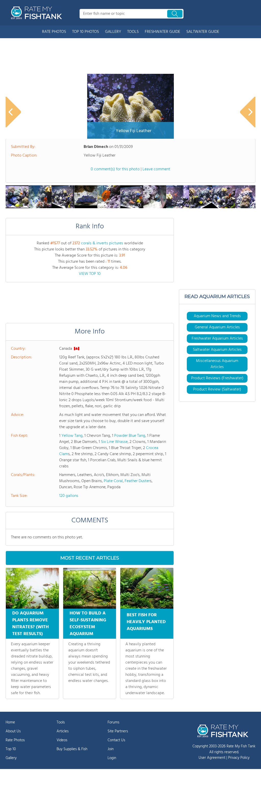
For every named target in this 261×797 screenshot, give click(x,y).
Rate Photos (15, 740)
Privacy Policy (239, 758)
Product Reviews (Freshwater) (217, 378)
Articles (63, 731)
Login (112, 758)
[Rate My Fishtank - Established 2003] (37, 12)
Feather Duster (137, 481)
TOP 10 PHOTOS (85, 32)
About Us (13, 731)
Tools (61, 722)
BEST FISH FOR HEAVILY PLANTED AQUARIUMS (146, 622)
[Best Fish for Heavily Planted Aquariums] (146, 588)
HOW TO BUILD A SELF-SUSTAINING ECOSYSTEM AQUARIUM (88, 623)
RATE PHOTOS (54, 32)
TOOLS (133, 32)
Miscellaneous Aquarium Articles (217, 364)
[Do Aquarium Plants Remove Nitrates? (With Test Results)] (32, 588)
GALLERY (113, 32)
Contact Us (116, 740)
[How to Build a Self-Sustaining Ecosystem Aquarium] (89, 588)
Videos (62, 740)
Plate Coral (113, 481)
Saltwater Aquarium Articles (217, 349)
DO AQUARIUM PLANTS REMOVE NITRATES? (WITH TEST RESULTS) (30, 623)
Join (111, 749)
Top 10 (11, 749)
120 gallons (68, 496)
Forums (113, 722)
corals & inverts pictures (102, 243)
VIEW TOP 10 (90, 274)
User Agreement (212, 758)
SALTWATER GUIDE (202, 32)
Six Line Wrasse (114, 442)
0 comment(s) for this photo (115, 169)
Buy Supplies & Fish (72, 749)
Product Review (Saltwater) (217, 389)
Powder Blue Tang (129, 435)
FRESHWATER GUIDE (162, 32)
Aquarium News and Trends (217, 316)
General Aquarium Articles (217, 327)
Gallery (11, 758)
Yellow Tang (72, 435)
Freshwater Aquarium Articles (217, 338)
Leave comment (156, 169)
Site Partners (118, 731)
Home (10, 722)
